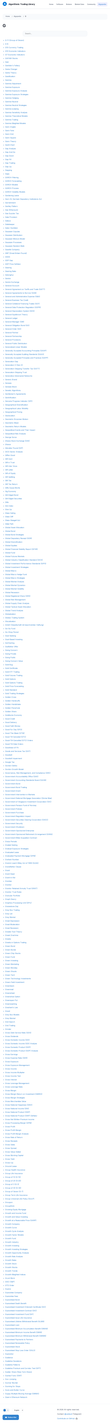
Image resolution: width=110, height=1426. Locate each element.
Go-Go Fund (10, 628)
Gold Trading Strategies (14, 693)
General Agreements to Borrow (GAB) (21, 293)
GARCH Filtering (11, 177)
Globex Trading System (14, 618)
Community (91, 4)
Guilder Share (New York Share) (18, 1372)
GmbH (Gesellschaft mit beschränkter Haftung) (24, 625)
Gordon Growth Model (14, 769)
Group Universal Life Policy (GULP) (19, 1199)
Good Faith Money (12, 726)
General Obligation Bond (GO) (17, 325)
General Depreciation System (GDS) (20, 311)
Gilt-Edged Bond (11, 495)
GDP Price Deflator (13, 264)
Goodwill (8, 755)
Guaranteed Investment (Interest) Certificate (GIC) (25, 1307)
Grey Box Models (12, 1015)
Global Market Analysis (14, 582)
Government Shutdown (14, 827)
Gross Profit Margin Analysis (17, 1134)
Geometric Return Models (15, 426)
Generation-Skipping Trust (16, 372)
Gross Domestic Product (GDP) (18, 1047)
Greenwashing (11, 1004)
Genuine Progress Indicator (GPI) (18, 401)
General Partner (11, 333)
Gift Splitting (10, 477)
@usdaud (68, 1414)
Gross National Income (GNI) (17, 1108)
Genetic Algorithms (13, 390)
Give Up (8, 509)
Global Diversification (13, 542)
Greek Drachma (11, 935)
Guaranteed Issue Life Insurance (18, 1318)
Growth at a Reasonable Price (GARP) (20, 1220)
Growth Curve (11, 1228)
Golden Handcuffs (12, 701)
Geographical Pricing (13, 412)
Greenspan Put (11, 1000)
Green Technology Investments (18, 978)
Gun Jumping (10, 1379)
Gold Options (10, 679)
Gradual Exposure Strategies (17, 849)
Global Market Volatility (14, 589)
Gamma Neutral (11, 102)
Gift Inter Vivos (11, 466)
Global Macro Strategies (15, 578)
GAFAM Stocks (11, 58)
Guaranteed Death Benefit (15, 1303)
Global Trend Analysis (14, 610)
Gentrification (10, 398)
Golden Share (10, 711)
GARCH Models (11, 185)
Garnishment (10, 203)
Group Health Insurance (15, 1170)
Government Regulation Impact (18, 816)
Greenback (9, 986)
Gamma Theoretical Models (16, 116)
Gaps (7, 174)
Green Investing (11, 960)
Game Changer (11, 69)
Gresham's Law (11, 1007)
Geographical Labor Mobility (16, 408)
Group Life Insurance (14, 1173)
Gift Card (8, 459)
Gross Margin (10, 1090)
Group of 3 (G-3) (12, 1184)
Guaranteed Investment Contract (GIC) (21, 1311)
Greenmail (9, 989)
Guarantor (9, 1354)
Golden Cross (10, 697)
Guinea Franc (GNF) (13, 1376)
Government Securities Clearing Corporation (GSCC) (26, 820)
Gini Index (9, 506)
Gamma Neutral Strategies (16, 105)
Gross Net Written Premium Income (19, 1119)
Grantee (8, 881)
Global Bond (10, 531)
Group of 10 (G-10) (13, 1177)
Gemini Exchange (12, 282)
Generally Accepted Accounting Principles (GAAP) (26, 351)
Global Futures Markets (14, 556)
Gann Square (10, 138)
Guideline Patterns (12, 1365)
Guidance (9, 1357)
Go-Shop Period (11, 632)
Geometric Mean (12, 423)
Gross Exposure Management (17, 1065)
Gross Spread (10, 1148)
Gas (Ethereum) (11, 210)
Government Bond (12, 784)
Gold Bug (9, 665)
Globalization (10, 614)
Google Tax (10, 762)
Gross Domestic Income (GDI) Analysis (21, 1043)
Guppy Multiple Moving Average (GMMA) (22, 1394)
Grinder (8, 1029)
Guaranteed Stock (12, 1347)
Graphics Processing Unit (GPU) (18, 903)
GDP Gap (9, 260)
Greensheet (10, 993)
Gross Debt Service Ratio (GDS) (18, 1033)
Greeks (8, 939)
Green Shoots (11, 971)
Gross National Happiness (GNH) (18, 1105)
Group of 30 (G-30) (13, 1188)
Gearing (8, 268)
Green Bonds (10, 950)
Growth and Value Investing (16, 1217)
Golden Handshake (13, 704)
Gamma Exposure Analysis (16, 91)
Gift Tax (8, 480)
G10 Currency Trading (14, 47)
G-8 (6, 44)
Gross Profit (10, 1127)
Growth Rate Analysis (14, 1256)
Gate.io (8, 221)
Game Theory (10, 73)
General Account (12, 286)
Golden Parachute (12, 708)
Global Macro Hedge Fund (16, 574)
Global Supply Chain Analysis (17, 603)
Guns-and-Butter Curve (14, 1390)
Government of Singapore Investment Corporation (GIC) (28, 802)
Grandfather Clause (13, 867)
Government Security (14, 823)
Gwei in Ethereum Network (16, 1397)
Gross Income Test (13, 1076)
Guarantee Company (13, 1293)
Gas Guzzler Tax (12, 213)
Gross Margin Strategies (15, 1098)
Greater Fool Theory (13, 932)
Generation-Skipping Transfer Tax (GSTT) (22, 369)
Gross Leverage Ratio (14, 1087)
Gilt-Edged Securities (13, 498)
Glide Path (9, 524)
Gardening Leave (12, 195)
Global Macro (10, 571)
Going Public (10, 657)
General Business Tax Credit (16, 300)
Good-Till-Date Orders (14, 744)
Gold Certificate (11, 668)
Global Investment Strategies (17, 567)
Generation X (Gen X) (14, 365)
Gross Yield (9, 1159)
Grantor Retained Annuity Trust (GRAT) (21, 888)
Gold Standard (11, 690)
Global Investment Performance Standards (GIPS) (25, 563)
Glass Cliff (9, 517)
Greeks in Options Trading (15, 942)
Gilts (7, 502)
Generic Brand (11, 379)
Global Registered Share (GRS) (17, 596)
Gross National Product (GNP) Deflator (21, 1116)
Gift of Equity (10, 473)
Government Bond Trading (16, 787)
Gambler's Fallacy (12, 65)
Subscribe (12, 1417)
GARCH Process (12, 188)
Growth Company (12, 1224)
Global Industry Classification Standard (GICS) (24, 560)
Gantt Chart (10, 145)
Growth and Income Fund (15, 1213)
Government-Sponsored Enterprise (19, 831)
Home (51, 4)
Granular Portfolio (12, 896)
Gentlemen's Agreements (15, 394)
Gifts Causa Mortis (12, 488)
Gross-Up (9, 1163)
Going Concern (11, 650)
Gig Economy (10, 491)
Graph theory (10, 899)
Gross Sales (10, 1145)
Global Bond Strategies (14, 535)
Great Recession (11, 928)
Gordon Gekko (11, 766)
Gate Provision (11, 217)
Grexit (7, 1011)
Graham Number (12, 859)
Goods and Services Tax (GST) (18, 751)
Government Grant (13, 791)
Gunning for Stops (12, 1386)
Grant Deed (10, 874)
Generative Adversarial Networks (18, 376)
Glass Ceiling (10, 513)
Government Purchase (14, 813)
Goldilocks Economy (13, 715)
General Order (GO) (13, 329)
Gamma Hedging (12, 98)
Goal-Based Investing (13, 639)
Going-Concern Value (14, 661)
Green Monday (11, 968)
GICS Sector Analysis (14, 452)
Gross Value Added (13, 1152)
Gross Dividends (11, 1036)
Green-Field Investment (14, 982)
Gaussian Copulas (12, 231)
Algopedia (102, 4)
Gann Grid (9, 134)
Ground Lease (11, 1166)
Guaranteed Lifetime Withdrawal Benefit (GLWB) (24, 1321)
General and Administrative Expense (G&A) (22, 296)
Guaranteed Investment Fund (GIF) (19, 1314)
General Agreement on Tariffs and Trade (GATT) (25, 289)
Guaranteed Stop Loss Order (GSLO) (20, 1350)
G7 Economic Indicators (15, 55)
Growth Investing (12, 1246)
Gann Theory (10, 141)
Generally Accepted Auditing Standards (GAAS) (24, 354)
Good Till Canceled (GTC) (15, 737)
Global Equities (11, 545)
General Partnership (13, 336)
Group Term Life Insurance (16, 1195)
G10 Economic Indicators (15, 51)
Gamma (8, 80)
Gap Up (8, 167)
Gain (7, 62)
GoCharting (9, 643)
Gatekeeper (10, 224)
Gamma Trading (11, 120)
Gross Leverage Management (17, 1083)
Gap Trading (10, 163)
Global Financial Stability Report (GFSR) (21, 549)
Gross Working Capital (14, 1155)
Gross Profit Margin (13, 1130)
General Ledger (11, 318)
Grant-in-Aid (10, 878)
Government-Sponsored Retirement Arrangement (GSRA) (29, 834)
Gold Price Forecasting (14, 686)
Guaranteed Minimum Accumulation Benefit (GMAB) (26, 1329)
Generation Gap (11, 361)
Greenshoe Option (12, 997)
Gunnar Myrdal (11, 1383)
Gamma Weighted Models (15, 123)
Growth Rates (10, 1260)
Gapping (8, 170)
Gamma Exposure (12, 87)
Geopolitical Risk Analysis (15, 434)
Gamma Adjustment (13, 84)
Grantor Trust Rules (13, 892)
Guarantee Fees (11, 1296)
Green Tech (10, 975)
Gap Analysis (10, 148)
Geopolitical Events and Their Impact (20, 430)
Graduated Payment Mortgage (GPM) (20, 856)
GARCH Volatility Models (15, 192)
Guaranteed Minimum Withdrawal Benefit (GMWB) (25, 1336)
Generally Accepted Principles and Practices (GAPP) (26, 358)
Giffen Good (10, 455)
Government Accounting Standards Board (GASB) (25, 780)
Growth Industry (12, 1242)
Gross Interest (11, 1080)
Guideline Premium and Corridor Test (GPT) (23, 1368)
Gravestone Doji (11, 906)
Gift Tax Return (11, 484)
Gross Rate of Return (14, 1137)
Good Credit (10, 719)
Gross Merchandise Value (15, 1101)
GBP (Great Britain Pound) (16, 253)
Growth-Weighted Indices (15, 1274)
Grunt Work (10, 1278)
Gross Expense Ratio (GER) (16, 1058)
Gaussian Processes (13, 242)
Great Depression (12, 921)
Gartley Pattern (11, 206)
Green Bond (10, 946)
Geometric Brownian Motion (16, 419)
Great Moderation (12, 924)
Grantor (8, 885)
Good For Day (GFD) (13, 729)
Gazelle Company (12, 249)
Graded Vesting (11, 845)
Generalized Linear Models (16, 347)
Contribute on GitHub (66, 1418)
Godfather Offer (11, 647)
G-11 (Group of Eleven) (14, 40)
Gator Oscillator (11, 228)
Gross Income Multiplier (15, 1072)
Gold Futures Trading (13, 675)
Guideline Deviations (13, 1361)
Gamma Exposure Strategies (16, 94)
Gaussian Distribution (13, 235)
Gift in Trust (10, 462)
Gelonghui (9, 275)
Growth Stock (11, 1264)
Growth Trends (11, 1271)
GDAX (7, 257)
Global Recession (12, 592)
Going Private (10, 654)
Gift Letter (9, 470)
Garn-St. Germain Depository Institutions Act (23, 199)
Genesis (8, 383)
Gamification (10, 76)
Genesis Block (11, 387)
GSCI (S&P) (10, 1282)
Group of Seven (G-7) (14, 1191)
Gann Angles (10, 127)
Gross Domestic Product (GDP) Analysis (21, 1051)
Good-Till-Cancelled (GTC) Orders (19, 740)
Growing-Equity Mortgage (15, 1209)
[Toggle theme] (6, 1410)
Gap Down (9, 156)
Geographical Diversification (16, 405)
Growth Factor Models (14, 1235)
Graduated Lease (12, 852)
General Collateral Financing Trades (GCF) (22, 304)
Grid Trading (10, 1025)
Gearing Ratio (10, 271)
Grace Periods (11, 841)
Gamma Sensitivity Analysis (16, 112)
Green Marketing (12, 964)
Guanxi (8, 1289)
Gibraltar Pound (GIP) (14, 448)
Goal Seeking (10, 636)
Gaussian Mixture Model (15, 239)
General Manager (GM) (14, 322)
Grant (7, 870)
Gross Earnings (11, 1054)
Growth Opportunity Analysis (17, 1253)
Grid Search (10, 1022)
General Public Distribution (16, 343)
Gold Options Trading (13, 683)
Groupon (9, 1202)
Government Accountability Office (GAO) (21, 776)
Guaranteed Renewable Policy (17, 1343)
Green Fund (10, 957)
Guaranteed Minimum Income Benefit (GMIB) (23, 1332)
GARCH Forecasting (13, 181)
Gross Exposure (11, 1062)
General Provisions (13, 340)
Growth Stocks (11, 1267)
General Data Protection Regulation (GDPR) (23, 307)
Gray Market (10, 917)
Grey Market (10, 1018)
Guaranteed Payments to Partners (19, 1339)
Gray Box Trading (12, 910)
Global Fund (10, 553)
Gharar (8, 444)
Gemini (8, 278)
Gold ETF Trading (12, 672)
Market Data (79, 4)
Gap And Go (10, 152)
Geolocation (10, 416)
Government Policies (13, 809)
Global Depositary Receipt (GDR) (18, 538)
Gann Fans (9, 130)
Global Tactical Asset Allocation (18, 607)
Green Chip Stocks (13, 953)
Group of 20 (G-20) (13, 1181)
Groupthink (9, 1206)
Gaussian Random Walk (14, 246)
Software (59, 4)
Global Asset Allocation (14, 527)
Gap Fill (8, 159)
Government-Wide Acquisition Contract (21, 838)
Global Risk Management (15, 600)
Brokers (69, 4)
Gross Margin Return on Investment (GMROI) (23, 1094)
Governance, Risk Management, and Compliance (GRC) (27, 773)
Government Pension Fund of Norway (20, 805)
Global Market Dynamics (15, 585)
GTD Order (9, 1285)
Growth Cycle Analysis (14, 1231)
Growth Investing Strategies (16, 1249)
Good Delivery (11, 722)
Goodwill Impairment (13, 758)
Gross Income (11, 1069)
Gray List (8, 914)
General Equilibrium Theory (16, 314)
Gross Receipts (11, 1141)
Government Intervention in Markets (20, 794)
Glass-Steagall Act (12, 520)
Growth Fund (10, 1238)
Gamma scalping (12, 109)
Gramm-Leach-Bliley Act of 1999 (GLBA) (22, 863)
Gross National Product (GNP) (17, 1112)
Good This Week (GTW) (15, 733)
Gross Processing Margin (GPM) (18, 1123)
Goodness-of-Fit (11, 748)
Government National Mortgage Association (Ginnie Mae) (28, 798)
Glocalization (10, 621)
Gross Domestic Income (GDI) (17, 1040)
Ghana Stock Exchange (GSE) (17, 441)
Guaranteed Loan (12, 1325)
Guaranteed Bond (12, 1300)
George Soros (11, 437)
